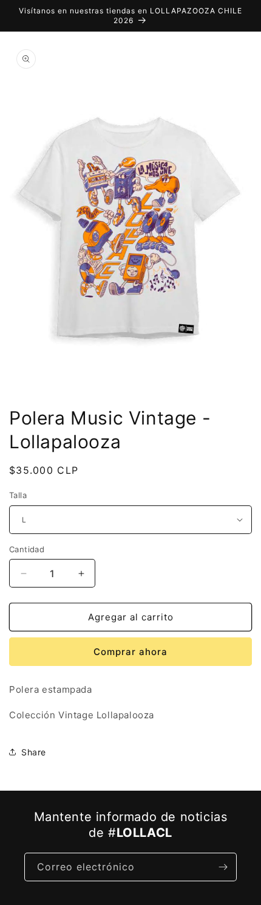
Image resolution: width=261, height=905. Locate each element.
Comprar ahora (130, 651)
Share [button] (33, 752)
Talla (18, 495)
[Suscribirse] (222, 867)
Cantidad (26, 549)
